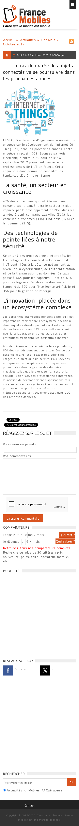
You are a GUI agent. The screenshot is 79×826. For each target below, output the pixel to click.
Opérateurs (54, 790)
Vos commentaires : (18, 456)
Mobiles (34, 790)
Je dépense (12, 541)
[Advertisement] (39, 614)
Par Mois (48, 40)
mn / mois (36, 534)
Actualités (28, 40)
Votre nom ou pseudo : (20, 444)
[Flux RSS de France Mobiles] (71, 40)
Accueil (9, 40)
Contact (29, 805)
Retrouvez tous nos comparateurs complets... (38, 548)
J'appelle (9, 534)
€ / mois (33, 541)
